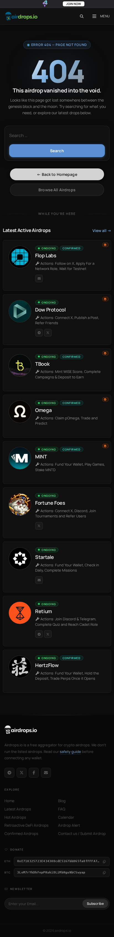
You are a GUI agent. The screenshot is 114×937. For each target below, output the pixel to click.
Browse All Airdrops (57, 189)
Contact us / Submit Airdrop (82, 833)
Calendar (66, 817)
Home (9, 800)
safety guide (70, 751)
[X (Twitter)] (22, 773)
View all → (101, 230)
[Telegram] (9, 773)
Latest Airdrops (17, 809)
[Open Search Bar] (82, 16)
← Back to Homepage (57, 174)
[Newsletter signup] (46, 773)
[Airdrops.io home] (20, 730)
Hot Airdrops (15, 817)
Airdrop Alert (69, 825)
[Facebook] (34, 773)
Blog (62, 800)
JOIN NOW (73, 4)
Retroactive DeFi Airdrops (26, 825)
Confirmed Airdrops (21, 833)
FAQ (61, 809)
